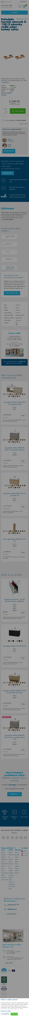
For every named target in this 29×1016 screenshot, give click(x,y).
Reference (17, 868)
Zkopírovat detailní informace (6, 94)
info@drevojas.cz (11, 909)
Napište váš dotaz (11, 914)
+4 (14, 489)
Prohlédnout (14, 794)
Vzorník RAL (11, 882)
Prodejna (10, 868)
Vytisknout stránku (23, 19)
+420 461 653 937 (7, 1)
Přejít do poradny (9, 151)
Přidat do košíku (19, 111)
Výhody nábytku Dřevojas (17, 859)
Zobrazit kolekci (7, 173)
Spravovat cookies (6, 1011)
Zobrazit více (6, 82)
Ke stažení (11, 870)
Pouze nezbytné (5, 1014)
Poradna (10, 852)
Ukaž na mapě (9, 963)
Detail (23, 415)
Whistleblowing (12, 884)
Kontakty (3, 852)
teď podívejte (12, 784)
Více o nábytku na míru (12, 293)
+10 (14, 398)
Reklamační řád (4, 863)
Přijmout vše (14, 1014)
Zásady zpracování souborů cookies (4, 877)
